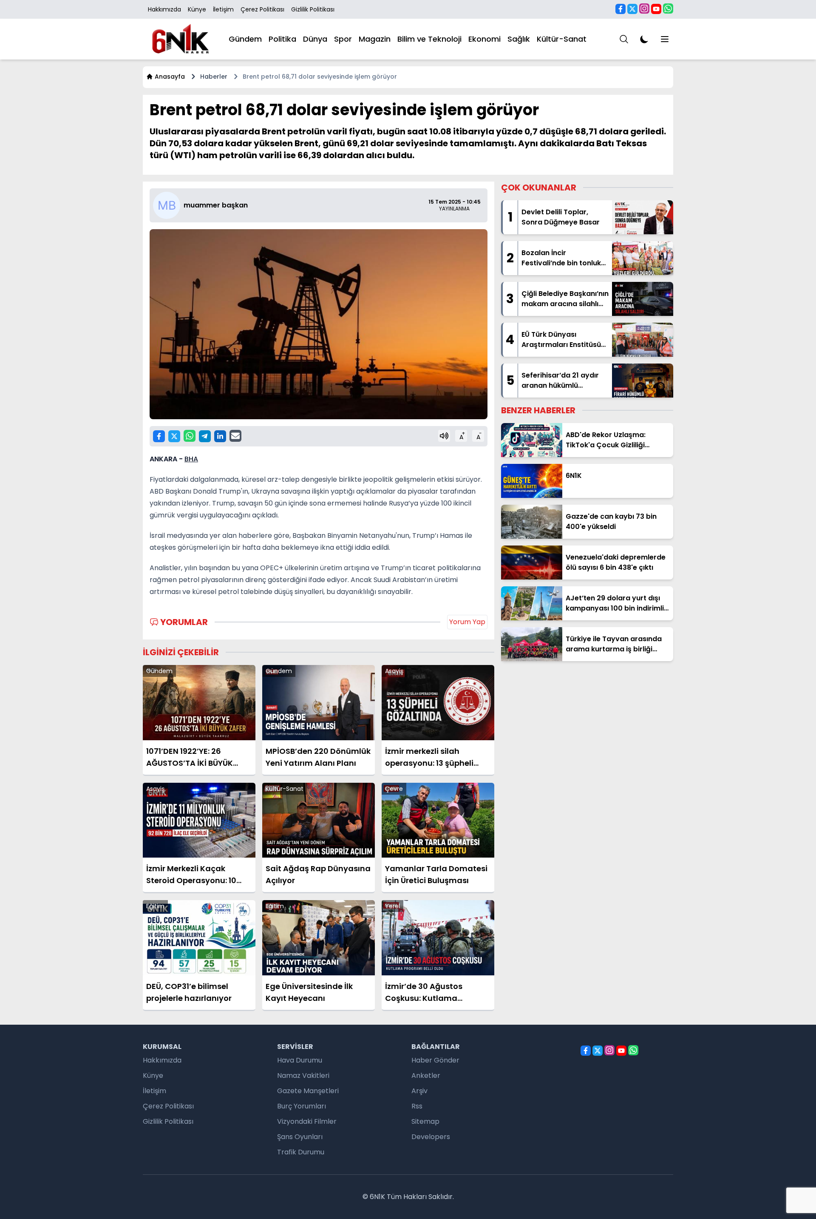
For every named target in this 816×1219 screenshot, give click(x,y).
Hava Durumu (299, 1060)
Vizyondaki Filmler (307, 1121)
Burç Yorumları (301, 1106)
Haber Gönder (435, 1060)
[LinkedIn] (220, 436)
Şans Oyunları (300, 1137)
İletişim (223, 9)
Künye (197, 9)
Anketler (425, 1075)
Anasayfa (170, 76)
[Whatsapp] (668, 8)
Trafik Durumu (300, 1152)
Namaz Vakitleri (303, 1075)
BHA (191, 459)
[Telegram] (205, 436)
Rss (416, 1106)
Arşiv (419, 1091)
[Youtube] (656, 9)
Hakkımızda (164, 9)
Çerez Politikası (262, 9)
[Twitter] (632, 9)
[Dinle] (444, 436)
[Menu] (623, 39)
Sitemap (425, 1121)
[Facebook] (620, 9)
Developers (430, 1137)
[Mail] (235, 436)
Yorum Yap (467, 622)
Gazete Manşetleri (308, 1091)
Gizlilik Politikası (312, 9)
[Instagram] (644, 8)
